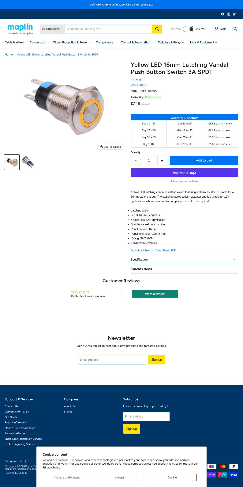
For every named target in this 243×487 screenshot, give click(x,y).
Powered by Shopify (16, 472)
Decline (172, 477)
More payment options (184, 181)
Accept (119, 477)
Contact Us (11, 406)
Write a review (155, 294)
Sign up (156, 359)
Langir (138, 79)
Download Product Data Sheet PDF (153, 250)
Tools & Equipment (202, 42)
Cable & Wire (13, 42)
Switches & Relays (170, 42)
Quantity (135, 152)
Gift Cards (11, 417)
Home (9, 54)
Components (105, 42)
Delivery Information (17, 411)
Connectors (38, 42)
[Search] (157, 29)
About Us (69, 406)
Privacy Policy (51, 467)
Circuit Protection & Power (71, 42)
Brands (68, 411)
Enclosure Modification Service (23, 438)
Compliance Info (14, 461)
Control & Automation (136, 42)
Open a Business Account (20, 428)
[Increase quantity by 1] (162, 160)
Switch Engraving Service (20, 444)
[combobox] (108, 29)
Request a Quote (15, 433)
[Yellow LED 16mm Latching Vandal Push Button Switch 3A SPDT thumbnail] (11, 162)
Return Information (16, 422)
